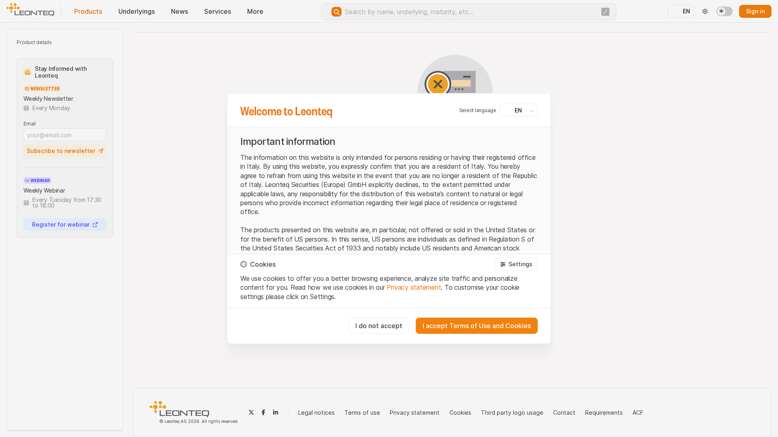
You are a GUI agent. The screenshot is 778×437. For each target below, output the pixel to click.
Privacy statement (414, 287)
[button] (516, 264)
